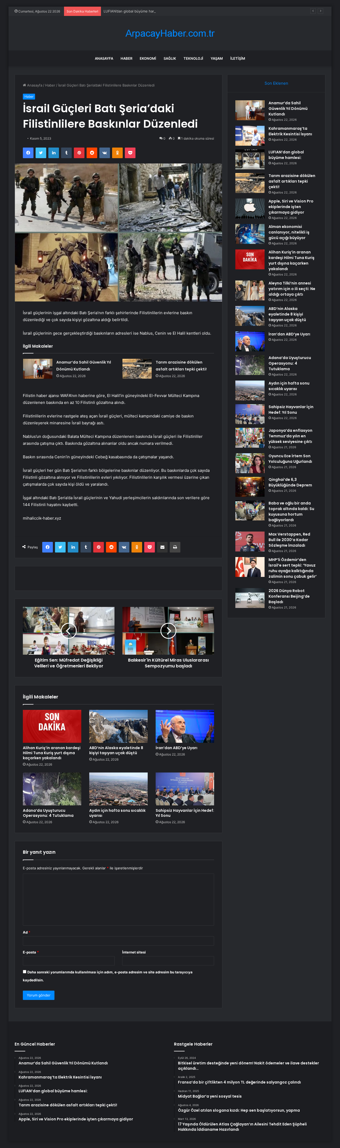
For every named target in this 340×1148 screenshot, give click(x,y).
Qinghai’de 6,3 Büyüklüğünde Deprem (290, 482)
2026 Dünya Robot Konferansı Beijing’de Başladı (289, 596)
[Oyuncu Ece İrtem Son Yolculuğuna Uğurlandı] (250, 463)
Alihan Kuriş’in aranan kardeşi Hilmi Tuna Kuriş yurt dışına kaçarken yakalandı (51, 753)
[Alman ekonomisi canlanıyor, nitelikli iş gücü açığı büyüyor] (250, 234)
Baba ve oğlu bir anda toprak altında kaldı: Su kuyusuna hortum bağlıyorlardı (291, 511)
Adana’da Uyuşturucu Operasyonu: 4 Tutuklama (48, 813)
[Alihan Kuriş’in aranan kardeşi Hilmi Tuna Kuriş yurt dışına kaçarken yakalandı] (52, 726)
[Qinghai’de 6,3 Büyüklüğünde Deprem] (250, 487)
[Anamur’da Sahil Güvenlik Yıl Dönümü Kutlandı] (37, 369)
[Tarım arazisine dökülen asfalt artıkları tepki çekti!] (137, 369)
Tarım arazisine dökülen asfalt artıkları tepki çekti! (292, 181)
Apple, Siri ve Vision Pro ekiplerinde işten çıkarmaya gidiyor (291, 206)
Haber (126, 58)
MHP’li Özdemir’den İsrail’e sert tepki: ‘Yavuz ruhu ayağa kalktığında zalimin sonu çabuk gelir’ (293, 568)
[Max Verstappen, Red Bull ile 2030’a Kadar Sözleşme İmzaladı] (250, 541)
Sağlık (170, 58)
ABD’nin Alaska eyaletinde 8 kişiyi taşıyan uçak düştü (116, 750)
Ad (26, 932)
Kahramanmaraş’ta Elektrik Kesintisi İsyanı (290, 131)
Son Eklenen (276, 83)
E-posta (31, 952)
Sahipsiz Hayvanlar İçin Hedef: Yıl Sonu (185, 813)
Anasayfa (104, 58)
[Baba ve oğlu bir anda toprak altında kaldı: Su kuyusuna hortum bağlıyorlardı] (250, 510)
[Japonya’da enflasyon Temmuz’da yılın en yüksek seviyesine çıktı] (250, 438)
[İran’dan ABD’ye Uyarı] (185, 726)
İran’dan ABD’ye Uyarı (176, 747)
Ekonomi (148, 58)
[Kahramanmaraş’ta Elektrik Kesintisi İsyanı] (250, 136)
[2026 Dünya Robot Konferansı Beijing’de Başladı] (250, 598)
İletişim (237, 58)
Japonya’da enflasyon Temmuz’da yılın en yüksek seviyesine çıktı (290, 436)
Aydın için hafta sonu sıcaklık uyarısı (117, 813)
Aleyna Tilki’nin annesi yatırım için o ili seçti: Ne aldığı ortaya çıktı (292, 288)
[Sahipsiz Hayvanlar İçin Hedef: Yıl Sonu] (185, 788)
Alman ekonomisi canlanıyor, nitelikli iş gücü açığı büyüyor (289, 232)
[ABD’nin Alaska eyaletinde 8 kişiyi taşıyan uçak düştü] (118, 726)
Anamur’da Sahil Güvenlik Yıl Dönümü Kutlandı (288, 108)
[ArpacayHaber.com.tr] (170, 33)
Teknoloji (193, 58)
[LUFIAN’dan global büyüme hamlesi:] (250, 159)
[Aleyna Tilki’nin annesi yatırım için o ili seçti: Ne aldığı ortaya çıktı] (250, 290)
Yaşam (217, 58)
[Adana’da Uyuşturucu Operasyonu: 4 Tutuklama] (52, 788)
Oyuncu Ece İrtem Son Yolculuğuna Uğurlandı (290, 458)
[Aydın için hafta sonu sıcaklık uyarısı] (118, 788)
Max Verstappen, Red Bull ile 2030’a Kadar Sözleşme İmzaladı (289, 540)
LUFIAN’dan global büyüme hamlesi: (133, 11)
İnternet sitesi (134, 952)
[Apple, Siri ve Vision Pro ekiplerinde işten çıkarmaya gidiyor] (250, 208)
